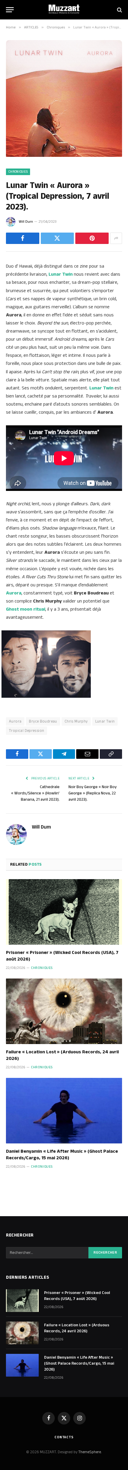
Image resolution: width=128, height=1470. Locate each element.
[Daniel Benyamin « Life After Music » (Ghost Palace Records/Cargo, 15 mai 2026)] (64, 1110)
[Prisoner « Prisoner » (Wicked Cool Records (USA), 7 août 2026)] (64, 912)
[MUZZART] (64, 9)
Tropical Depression (26, 730)
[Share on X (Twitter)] (57, 238)
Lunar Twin (105, 721)
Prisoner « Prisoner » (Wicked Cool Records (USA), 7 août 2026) (62, 956)
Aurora (15, 721)
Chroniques (18, 171)
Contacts (64, 1437)
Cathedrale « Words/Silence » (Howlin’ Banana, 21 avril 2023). (35, 793)
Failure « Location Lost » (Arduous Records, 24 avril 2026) (62, 1055)
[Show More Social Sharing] (116, 238)
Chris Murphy (76, 721)
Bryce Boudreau (43, 721)
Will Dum (26, 221)
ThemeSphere (89, 1452)
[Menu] (10, 9)
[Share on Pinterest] (92, 238)
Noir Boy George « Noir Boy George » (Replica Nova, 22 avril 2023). (92, 793)
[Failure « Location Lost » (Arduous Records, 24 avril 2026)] (64, 1011)
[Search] (119, 9)
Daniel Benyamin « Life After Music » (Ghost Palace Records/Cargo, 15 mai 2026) (62, 1154)
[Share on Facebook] (22, 238)
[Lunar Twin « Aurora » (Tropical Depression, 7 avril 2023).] (64, 156)
